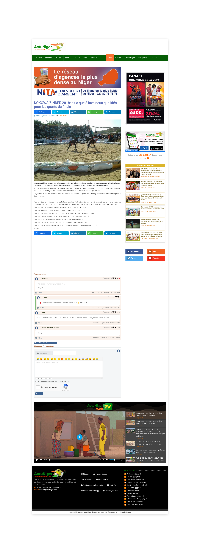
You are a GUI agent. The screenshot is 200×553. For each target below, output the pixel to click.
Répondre (95, 292)
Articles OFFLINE (133, 499)
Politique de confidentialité (93, 485)
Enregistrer (39, 393)
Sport (110, 57)
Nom (42, 353)
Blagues (86, 474)
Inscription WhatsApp (91, 491)
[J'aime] (113, 278)
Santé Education (133, 485)
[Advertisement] (77, 255)
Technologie (130, 57)
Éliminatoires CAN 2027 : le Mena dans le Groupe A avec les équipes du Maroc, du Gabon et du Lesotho (151, 234)
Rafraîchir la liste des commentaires (46, 342)
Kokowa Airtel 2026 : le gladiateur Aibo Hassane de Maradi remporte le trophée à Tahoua (152, 183)
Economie (83, 57)
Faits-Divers (87, 479)
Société (59, 57)
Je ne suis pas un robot (49, 387)
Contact (154, 57)
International (70, 57)
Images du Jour (101, 474)
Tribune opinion (132, 482)
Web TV (112, 485)
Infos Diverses (103, 479)
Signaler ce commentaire (110, 292)
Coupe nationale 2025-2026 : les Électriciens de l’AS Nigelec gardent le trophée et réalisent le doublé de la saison (152, 197)
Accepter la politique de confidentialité (53, 381)
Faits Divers (131, 502)
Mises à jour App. (111, 491)
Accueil (39, 57)
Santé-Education (97, 57)
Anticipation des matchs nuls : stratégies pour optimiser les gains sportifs (152, 221)
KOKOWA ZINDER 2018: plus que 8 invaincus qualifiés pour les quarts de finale (75, 104)
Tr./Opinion (142, 57)
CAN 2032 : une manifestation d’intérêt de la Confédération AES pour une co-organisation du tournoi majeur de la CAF (152, 171)
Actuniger (37, 228)
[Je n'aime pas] (115, 278)
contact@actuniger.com (48, 490)
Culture (118, 57)
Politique (48, 57)
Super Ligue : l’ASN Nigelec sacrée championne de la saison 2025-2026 (152, 208)
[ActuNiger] (50, 46)
